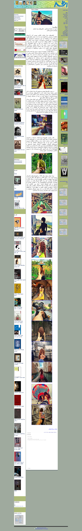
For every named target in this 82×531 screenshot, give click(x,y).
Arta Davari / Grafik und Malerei (65, 232)
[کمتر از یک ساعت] (64, 130)
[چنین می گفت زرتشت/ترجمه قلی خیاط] (17, 250)
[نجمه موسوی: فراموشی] (17, 391)
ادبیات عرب (65, 22)
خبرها (67, 28)
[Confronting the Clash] (17, 306)
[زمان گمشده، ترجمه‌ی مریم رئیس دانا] (17, 432)
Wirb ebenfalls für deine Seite (18, 506)
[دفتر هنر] (17, 206)
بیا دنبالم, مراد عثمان (65, 203)
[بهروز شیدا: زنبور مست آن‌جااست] (17, 348)
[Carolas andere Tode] (17, 476)
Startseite (16, 14)
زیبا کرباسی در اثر (64, 76)
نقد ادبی (66, 18)
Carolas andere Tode (18, 477)
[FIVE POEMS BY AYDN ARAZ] (17, 135)
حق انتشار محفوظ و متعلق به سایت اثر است (50, 432)
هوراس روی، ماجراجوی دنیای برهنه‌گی (20, 520)
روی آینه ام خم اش (64, 119)
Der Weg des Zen (18, 76)
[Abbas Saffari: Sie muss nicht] (17, 148)
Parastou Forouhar (64, 223)
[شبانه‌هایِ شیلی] (63, 152)
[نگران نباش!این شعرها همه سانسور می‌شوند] (64, 105)
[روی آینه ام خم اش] (64, 118)
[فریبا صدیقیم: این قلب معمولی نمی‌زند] (17, 320)
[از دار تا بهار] (64, 143)
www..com (19, 514)
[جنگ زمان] (18, 196)
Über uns (16, 20)
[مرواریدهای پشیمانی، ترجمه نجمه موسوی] (17, 264)
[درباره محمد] (64, 164)
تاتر (67, 19)
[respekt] (19, 51)
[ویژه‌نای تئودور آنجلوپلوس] (63, 62)
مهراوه (15, 173)
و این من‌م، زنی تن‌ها (64, 177)
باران (15, 188)
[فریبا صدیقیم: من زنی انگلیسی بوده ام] (17, 446)
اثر (14, 503)
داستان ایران (65, 14)
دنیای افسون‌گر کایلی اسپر (64, 45)
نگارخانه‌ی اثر (65, 34)
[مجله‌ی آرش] (17, 184)
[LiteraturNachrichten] (19, 35)
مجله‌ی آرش (16, 185)
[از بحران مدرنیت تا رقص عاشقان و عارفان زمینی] (17, 461)
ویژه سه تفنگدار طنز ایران (19, 207)
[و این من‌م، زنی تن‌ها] (64, 176)
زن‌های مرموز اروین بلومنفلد (64, 193)
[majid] (18, 94)
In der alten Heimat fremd (19, 95)
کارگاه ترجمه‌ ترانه (64, 35)
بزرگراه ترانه (65, 16)
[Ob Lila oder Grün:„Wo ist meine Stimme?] (18, 84)
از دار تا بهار (65, 144)
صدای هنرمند (65, 31)
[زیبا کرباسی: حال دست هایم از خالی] (17, 418)
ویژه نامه (66, 30)
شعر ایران (66, 15)
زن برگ (66, 26)
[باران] (14, 187)
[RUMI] (17, 489)
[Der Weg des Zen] (17, 75)
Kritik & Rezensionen (18, 16)
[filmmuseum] (19, 31)
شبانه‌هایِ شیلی (65, 153)
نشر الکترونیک (65, 32)
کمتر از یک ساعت (64, 131)
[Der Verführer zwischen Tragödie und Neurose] (17, 121)
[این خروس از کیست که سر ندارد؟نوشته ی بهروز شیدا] (18, 236)
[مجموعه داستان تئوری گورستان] (64, 92)
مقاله (67, 12)
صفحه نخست (65, 10)
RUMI (15, 490)
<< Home (28, 468)
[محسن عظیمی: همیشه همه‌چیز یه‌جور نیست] (17, 334)
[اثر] (14, 505)
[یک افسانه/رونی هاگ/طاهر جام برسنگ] (17, 226)
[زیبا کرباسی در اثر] (64, 75)
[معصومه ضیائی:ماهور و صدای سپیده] (17, 278)
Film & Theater (17, 18)
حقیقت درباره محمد (64, 165)
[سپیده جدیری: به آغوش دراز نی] (17, 376)
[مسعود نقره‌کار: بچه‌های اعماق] (17, 292)
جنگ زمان (16, 197)
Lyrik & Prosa (17, 17)
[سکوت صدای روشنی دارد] (17, 405)
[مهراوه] (14, 172)
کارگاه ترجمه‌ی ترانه (64, 55)
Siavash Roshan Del (64, 213)
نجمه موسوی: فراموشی (19, 392)
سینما (67, 20)
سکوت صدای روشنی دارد (19, 406)
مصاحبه (66, 27)
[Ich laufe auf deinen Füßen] (17, 108)
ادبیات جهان (65, 23)
